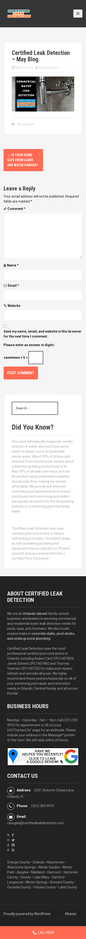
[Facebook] (13, 835)
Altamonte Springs (21, 867)
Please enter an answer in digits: (29, 345)
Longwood (15, 882)
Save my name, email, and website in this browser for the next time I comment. (42, 333)
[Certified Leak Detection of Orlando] (19, 13)
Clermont (54, 872)
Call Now (45, 932)
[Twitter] (13, 840)
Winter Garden (49, 867)
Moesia (70, 914)
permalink (28, 124)
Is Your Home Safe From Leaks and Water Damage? (22, 160)
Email (13, 285)
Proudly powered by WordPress (27, 914)
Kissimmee (55, 862)
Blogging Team (48, 67)
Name (13, 265)
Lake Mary (41, 877)
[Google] (13, 850)
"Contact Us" (22, 730)
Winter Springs (37, 882)
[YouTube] (13, 845)
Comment (16, 209)
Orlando (38, 862)
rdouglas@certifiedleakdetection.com (35, 823)
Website (14, 306)
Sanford (58, 877)
